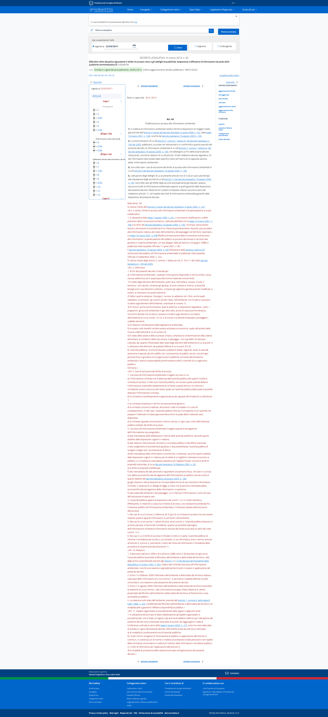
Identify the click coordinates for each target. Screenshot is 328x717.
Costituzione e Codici (134, 688)
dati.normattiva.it (172, 713)
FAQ (136, 713)
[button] (134, 46)
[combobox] (151, 30)
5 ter (100, 150)
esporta (221, 124)
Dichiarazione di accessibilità (151, 713)
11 (99, 190)
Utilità (129, 705)
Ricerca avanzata (228, 31)
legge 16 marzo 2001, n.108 (143, 235)
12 (99, 194)
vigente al (100, 46)
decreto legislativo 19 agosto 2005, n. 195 (165, 224)
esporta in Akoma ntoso (225, 129)
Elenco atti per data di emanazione (139, 691)
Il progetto (92, 691)
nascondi (97, 82)
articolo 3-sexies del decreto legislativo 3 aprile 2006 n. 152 (172, 132)
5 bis (100, 146)
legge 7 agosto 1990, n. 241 (161, 217)
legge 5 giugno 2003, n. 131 (174, 625)
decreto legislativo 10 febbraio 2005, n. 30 (175, 464)
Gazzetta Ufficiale (133, 695)
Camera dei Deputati (172, 691)
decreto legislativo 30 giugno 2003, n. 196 (166, 478)
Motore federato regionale (136, 698)
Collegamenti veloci (96, 698)
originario (201, 46)
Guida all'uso (93, 695)
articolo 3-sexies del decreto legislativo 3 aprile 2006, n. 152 (176, 207)
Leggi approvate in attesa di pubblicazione (142, 702)
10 (99, 186)
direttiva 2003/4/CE (195, 250)
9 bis (100, 182)
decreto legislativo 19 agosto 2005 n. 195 (182, 136)
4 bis (100, 129)
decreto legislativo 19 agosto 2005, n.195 (149, 250)
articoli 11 (169, 561)
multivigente (226, 46)
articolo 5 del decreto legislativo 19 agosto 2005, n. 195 (160, 171)
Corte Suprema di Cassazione (213, 688)
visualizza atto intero (229, 75)
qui (136, 22)
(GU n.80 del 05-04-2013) (101, 75)
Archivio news (94, 688)
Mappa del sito (126, 713)
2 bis (100, 117)
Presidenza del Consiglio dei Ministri (178, 688)
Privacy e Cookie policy (98, 713)
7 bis (100, 170)
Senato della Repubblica (173, 695)
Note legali (114, 713)
